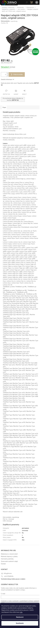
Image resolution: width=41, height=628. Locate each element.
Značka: (4, 23)
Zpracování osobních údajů (9, 561)
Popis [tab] (4, 107)
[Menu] (37, 2)
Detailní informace (6, 79)
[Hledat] (27, 2)
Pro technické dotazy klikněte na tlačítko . (13, 99)
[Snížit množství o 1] (8, 75)
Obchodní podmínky (7, 559)
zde (21, 612)
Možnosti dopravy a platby (9, 556)
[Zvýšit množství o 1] (8, 73)
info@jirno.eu (8, 573)
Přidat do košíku (18, 74)
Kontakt (3, 564)
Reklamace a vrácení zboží (9, 554)
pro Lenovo (25, 528)
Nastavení (19, 617)
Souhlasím (20, 623)
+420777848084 (8, 576)
